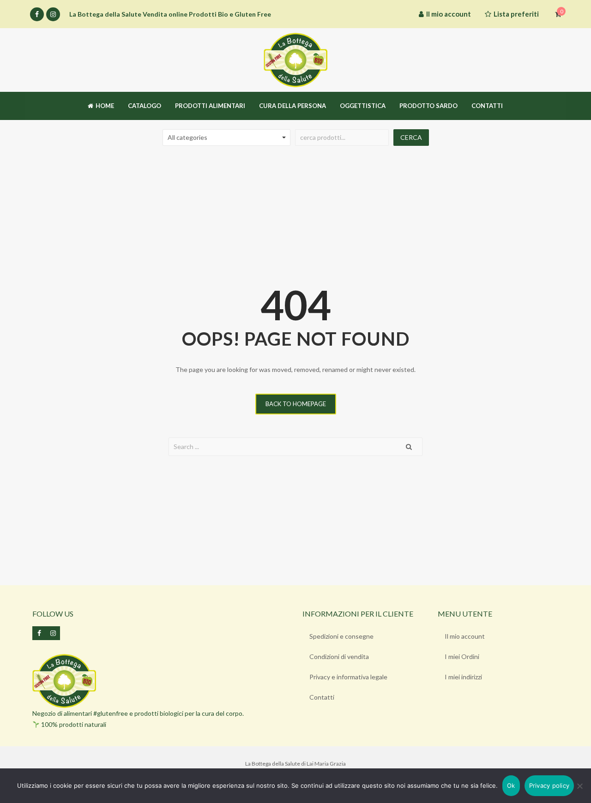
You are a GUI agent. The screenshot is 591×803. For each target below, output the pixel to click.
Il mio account (465, 636)
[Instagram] (53, 14)
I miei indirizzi (463, 677)
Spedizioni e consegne (341, 636)
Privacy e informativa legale (348, 677)
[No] (579, 786)
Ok (511, 785)
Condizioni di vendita (339, 656)
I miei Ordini (462, 656)
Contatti (321, 697)
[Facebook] (37, 14)
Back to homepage (295, 403)
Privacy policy (549, 785)
